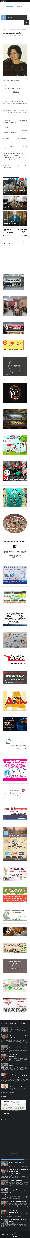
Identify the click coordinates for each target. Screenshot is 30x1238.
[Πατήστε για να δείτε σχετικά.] (13, 333)
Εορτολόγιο (14, 1153)
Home (4, 29)
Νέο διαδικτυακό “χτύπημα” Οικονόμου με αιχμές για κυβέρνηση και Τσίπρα (15, 222)
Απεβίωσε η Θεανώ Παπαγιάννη (16, 1027)
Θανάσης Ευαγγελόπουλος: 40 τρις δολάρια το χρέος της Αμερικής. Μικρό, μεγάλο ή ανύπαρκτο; (18, 1075)
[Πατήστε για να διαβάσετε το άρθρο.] (15, 880)
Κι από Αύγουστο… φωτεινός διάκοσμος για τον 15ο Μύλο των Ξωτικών (14, 207)
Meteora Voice (14, 6)
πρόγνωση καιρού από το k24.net (14, 1110)
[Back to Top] (15, 1233)
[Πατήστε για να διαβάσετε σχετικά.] (15, 315)
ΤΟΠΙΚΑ (8, 29)
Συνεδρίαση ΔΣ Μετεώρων (15, 1046)
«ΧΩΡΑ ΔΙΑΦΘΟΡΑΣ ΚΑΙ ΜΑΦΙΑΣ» (18, 1202)
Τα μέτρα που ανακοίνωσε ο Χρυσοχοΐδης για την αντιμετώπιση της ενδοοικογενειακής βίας (18, 1036)
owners (15, 1236)
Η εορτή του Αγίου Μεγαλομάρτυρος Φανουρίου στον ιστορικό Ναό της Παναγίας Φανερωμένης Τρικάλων (15, 190)
